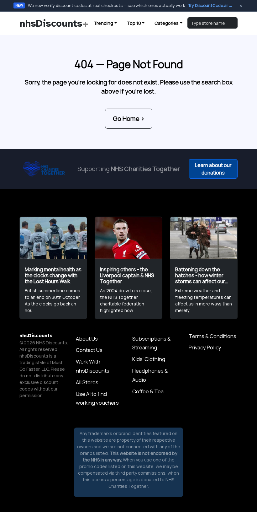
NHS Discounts (51, 343)
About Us (87, 338)
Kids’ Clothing (148, 359)
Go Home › (128, 118)
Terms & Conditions (212, 336)
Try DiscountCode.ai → (210, 5)
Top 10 (134, 23)
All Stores (87, 382)
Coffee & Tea (148, 391)
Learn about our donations (213, 169)
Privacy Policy (205, 347)
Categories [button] (167, 23)
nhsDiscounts (54, 23)
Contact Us (89, 349)
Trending (103, 23)
